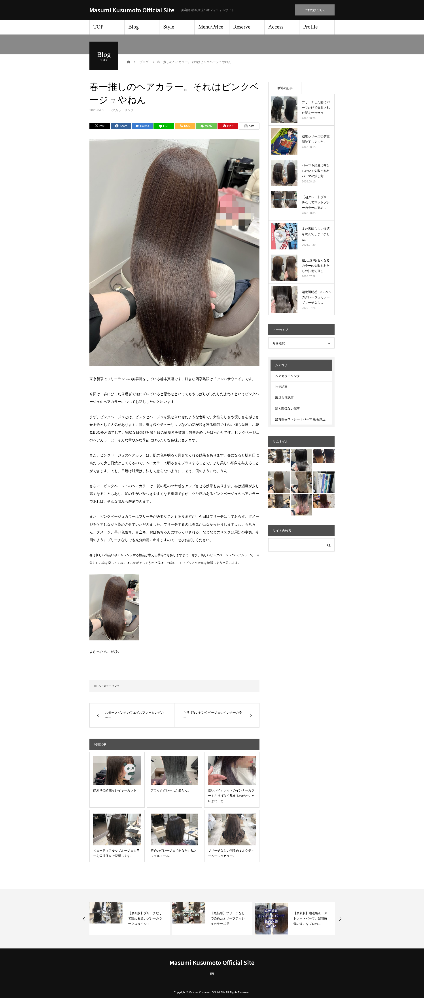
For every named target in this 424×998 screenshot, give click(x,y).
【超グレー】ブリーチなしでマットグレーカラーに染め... (316, 202)
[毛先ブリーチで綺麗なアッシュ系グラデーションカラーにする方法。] (324, 456)
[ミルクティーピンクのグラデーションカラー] (301, 504)
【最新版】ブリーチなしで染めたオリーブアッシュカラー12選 (145, 919)
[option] (129, 918)
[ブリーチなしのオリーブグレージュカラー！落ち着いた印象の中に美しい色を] (301, 482)
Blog (133, 27)
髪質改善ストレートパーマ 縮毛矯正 (300, 419)
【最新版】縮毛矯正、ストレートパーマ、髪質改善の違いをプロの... (228, 919)
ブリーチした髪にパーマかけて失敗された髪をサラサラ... (316, 107)
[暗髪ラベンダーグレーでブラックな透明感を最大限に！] (301, 460)
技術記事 (281, 387)
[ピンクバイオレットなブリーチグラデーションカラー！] (324, 501)
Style (168, 27)
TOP (98, 27)
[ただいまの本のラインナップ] (324, 482)
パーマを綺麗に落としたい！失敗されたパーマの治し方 (316, 171)
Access (275, 27)
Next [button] (340, 918)
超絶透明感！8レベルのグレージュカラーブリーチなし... (316, 297)
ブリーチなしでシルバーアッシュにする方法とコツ (310, 919)
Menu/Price (210, 27)
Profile (310, 27)
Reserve (241, 27)
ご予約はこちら (315, 10)
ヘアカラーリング (121, 110)
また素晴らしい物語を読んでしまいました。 (316, 234)
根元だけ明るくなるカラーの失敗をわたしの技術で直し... (316, 266)
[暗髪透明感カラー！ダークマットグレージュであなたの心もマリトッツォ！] (279, 501)
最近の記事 (285, 88)
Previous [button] (84, 918)
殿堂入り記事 (284, 397)
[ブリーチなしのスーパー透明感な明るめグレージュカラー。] (279, 456)
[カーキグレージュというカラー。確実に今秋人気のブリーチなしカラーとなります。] (279, 482)
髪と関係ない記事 (287, 408)
